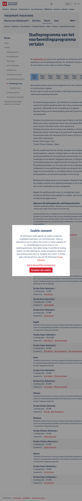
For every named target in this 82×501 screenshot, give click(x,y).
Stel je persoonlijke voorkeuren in (41, 265)
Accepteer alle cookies (41, 270)
